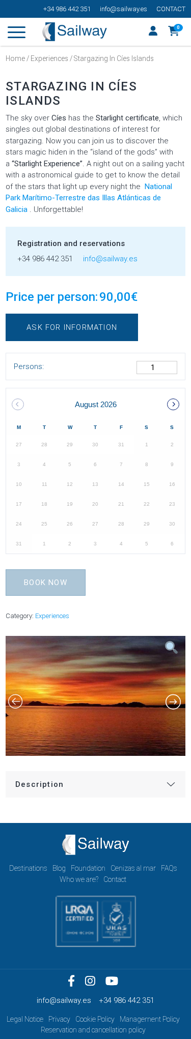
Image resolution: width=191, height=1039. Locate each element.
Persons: (29, 366)
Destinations (28, 868)
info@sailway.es (123, 9)
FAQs (169, 868)
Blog (59, 868)
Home (15, 58)
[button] (173, 32)
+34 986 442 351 (67, 9)
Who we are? (79, 879)
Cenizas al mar (133, 868)
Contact (170, 9)
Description (39, 784)
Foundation (88, 868)
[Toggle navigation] (16, 34)
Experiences (49, 58)
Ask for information (71, 327)
